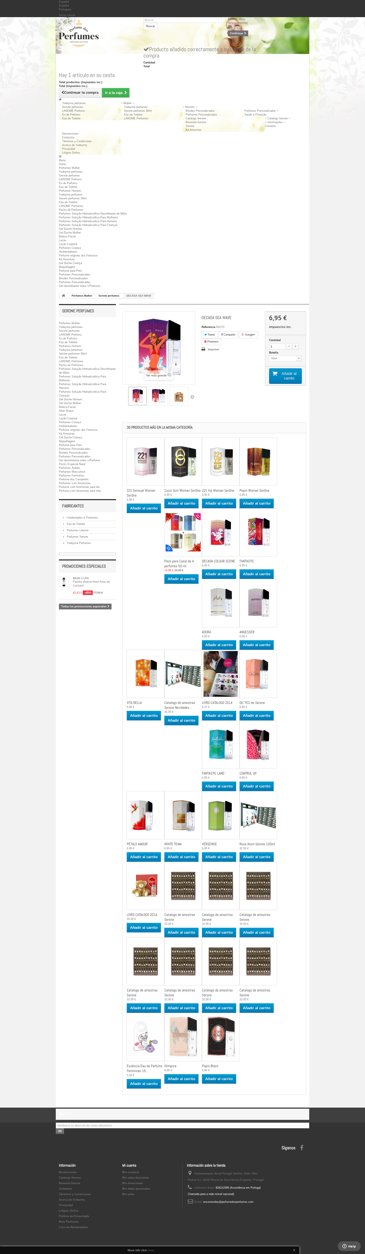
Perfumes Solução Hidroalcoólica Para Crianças (88, 225)
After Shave (66, 410)
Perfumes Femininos (71, 475)
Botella (274, 352)
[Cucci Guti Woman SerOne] (183, 462)
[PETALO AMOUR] (145, 815)
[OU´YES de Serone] (258, 674)
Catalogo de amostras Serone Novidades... (179, 705)
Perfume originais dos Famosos (78, 255)
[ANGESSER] (258, 603)
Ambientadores (68, 251)
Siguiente (192, 397)
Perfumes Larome (77, 530)
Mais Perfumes (68, 1221)
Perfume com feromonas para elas (80, 490)
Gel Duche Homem (70, 228)
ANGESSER (247, 632)
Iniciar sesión (67, 15)
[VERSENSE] (221, 815)
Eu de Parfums (71, 114)
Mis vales (128, 1194)
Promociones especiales (84, 566)
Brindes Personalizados (200, 110)
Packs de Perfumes (71, 209)
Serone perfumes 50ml (138, 110)
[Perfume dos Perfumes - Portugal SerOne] (98, 33)
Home (62, 164)
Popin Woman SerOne (254, 490)
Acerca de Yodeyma (74, 145)
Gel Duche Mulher (70, 232)
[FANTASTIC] (258, 532)
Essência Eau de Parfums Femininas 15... (144, 1068)
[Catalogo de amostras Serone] (183, 886)
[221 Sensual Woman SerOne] (145, 462)
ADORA (206, 632)
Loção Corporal (68, 244)
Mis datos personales (136, 1188)
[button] (127, 103)
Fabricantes (73, 506)
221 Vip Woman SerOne (218, 490)
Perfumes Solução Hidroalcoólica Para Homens (88, 221)
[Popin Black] (221, 1037)
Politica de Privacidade (74, 1216)
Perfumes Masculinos (72, 471)
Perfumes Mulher (69, 167)
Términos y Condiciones (77, 141)
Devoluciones (70, 133)
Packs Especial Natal (72, 464)
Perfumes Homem (70, 190)
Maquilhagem (67, 266)
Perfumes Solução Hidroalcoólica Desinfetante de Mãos (93, 213)
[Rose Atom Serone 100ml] (258, 815)
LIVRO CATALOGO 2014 (217, 702)
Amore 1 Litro (81, 578)
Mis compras (130, 1172)
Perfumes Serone (77, 536)
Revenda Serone (196, 122)
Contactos (68, 137)
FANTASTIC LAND (213, 773)
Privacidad (68, 148)
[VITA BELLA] (145, 674)
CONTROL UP (248, 773)
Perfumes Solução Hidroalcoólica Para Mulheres (88, 217)
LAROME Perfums (73, 110)
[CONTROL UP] (258, 744)
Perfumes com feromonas (75, 483)
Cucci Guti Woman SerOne (182, 490)
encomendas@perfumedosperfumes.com (228, 1201)
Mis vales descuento (135, 1177)
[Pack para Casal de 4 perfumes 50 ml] (183, 532)
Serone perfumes (72, 107)
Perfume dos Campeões (74, 479)
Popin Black (210, 1066)
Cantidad (275, 340)
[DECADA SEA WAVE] (137, 396)
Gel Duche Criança (70, 263)
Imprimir (213, 349)
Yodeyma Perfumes (78, 543)
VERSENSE (209, 844)
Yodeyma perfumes (74, 103)
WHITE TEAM (172, 844)
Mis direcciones (132, 1183)
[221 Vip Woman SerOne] (221, 462)
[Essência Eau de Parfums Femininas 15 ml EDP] (145, 1037)
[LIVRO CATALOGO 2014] (221, 674)
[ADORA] (221, 603)
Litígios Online (71, 152)
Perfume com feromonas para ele (79, 487)
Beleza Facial (67, 236)
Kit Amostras (194, 129)
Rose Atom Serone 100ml (257, 844)
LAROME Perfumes (136, 118)
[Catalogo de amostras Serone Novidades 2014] (183, 674)
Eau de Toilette (71, 118)
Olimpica (170, 1066)
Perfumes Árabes (69, 467)
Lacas (62, 240)
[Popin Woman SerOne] (258, 462)
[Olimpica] (183, 1037)
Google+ (249, 334)
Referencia (208, 327)
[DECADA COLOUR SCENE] (221, 532)
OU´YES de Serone (252, 702)
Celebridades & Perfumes (82, 517)
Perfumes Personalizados (201, 114)
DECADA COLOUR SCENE (218, 561)
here (151, 1250)
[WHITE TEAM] (183, 815)
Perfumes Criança (70, 247)
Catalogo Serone (196, 118)
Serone (190, 126)
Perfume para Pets (70, 270)
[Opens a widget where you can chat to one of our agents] (349, 1246)
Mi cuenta (129, 1165)
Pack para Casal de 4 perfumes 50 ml (179, 563)
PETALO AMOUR (137, 844)
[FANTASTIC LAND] (221, 744)
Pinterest (212, 341)
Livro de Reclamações (73, 1227)
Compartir (229, 334)
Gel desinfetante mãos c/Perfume (79, 286)
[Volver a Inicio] (63, 296)
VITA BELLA (134, 702)
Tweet (211, 334)
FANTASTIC (247, 561)
